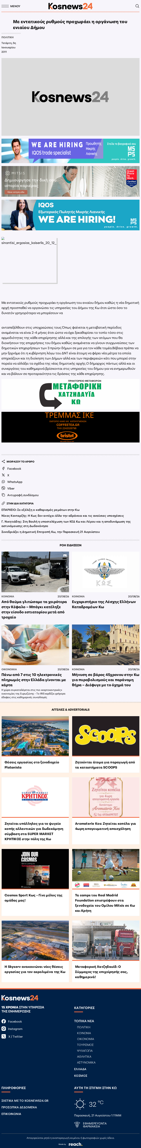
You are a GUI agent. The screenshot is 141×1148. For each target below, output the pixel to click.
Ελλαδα (80, 1069)
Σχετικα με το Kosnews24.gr (24, 1100)
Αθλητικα (84, 1056)
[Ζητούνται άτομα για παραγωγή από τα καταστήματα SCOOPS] (105, 736)
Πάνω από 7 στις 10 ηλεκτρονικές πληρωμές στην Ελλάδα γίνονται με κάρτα (33, 679)
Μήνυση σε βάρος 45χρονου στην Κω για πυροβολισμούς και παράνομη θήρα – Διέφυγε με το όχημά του (106, 679)
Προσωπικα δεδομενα (19, 1107)
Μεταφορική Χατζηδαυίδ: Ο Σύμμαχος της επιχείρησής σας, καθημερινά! (101, 971)
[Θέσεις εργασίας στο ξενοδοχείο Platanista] (35, 736)
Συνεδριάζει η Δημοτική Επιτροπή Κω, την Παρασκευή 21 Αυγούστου (50, 531)
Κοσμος (80, 1075)
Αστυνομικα (86, 1062)
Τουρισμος (85, 1044)
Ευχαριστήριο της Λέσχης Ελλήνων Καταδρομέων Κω (104, 604)
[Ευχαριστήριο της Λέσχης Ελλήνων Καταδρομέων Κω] (106, 572)
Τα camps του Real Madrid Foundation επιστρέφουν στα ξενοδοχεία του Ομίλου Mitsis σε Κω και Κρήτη (105, 903)
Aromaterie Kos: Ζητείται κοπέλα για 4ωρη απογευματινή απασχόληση (105, 826)
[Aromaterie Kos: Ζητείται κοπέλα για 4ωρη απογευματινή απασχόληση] (105, 797)
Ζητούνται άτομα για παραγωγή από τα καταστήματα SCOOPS (105, 764)
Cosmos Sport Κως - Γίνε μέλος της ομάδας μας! (33, 897)
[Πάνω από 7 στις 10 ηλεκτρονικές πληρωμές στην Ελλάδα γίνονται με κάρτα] (35, 645)
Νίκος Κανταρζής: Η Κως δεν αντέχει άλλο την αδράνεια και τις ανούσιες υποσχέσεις (62, 515)
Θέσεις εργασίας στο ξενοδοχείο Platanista (32, 764)
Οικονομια (9, 669)
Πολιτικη (7, 37)
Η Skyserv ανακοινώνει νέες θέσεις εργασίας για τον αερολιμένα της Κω (35, 969)
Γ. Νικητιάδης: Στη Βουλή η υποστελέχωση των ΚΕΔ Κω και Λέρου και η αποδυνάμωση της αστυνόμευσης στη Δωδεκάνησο (66, 523)
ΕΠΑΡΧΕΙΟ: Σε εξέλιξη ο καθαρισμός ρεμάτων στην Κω (40, 509)
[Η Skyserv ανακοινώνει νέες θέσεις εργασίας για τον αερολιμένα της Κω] (35, 941)
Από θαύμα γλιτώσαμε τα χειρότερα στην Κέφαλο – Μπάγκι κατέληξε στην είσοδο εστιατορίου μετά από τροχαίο (34, 609)
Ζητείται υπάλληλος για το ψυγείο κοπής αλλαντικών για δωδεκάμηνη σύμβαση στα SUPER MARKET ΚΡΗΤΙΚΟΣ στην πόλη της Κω (34, 831)
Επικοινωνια (11, 1113)
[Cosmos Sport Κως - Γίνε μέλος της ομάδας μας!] (35, 869)
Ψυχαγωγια (85, 1050)
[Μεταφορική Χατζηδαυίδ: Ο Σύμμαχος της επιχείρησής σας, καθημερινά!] (105, 941)
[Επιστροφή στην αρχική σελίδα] (70, 6)
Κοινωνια (7, 596)
